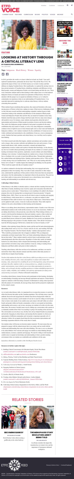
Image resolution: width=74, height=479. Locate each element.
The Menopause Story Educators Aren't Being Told (41, 435)
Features (18, 14)
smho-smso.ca (62, 133)
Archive (60, 14)
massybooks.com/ (24, 354)
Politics (45, 14)
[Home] (10, 8)
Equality (38, 70)
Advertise (43, 5)
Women (30, 70)
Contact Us (61, 5)
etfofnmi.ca (61, 113)
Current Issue (7, 14)
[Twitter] (71, 5)
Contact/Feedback (66, 465)
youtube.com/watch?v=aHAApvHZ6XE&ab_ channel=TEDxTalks (22, 379)
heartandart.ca (62, 93)
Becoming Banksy (13, 432)
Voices (52, 14)
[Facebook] (67, 5)
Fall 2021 (4, 66)
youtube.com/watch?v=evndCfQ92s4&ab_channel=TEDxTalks (21, 351)
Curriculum (28, 14)
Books (37, 14)
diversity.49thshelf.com (65, 68)
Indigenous (10, 70)
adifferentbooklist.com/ (9, 354)
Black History (21, 70)
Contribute (52, 5)
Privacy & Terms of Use (52, 465)
